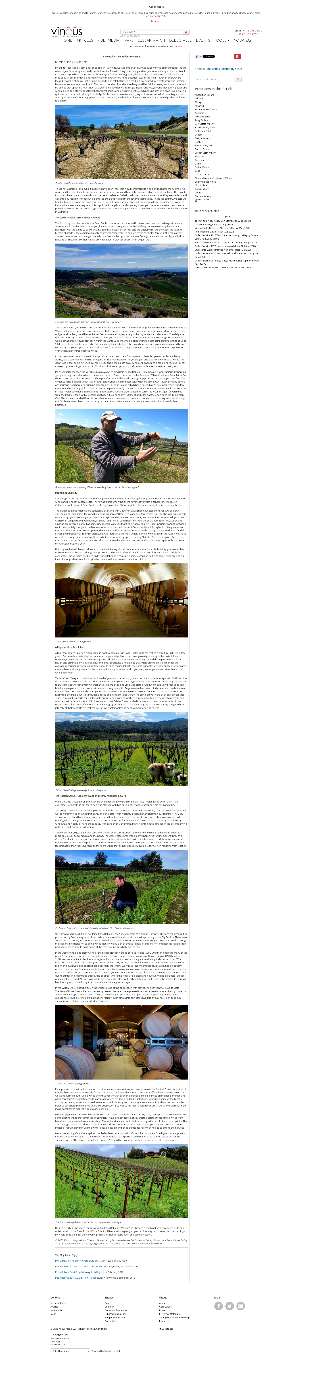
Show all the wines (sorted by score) (219, 69)
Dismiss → (156, 21)
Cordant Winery (203, 196)
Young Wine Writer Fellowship (174, 1317)
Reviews (128, 31)
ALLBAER (199, 105)
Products (163, 1321)
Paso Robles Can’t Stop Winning (72, 1272)
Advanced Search (131, 36)
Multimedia (108, 41)
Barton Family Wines (205, 127)
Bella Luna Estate (203, 131)
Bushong (199, 156)
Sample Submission (115, 1317)
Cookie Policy (161, 16)
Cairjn (198, 163)
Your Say (243, 41)
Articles (84, 41)
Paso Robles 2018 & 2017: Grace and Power (79, 1266)
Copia (198, 192)
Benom (198, 134)
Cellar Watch (151, 41)
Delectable (180, 41)
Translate (116, 1351)
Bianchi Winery (202, 138)
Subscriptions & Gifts (115, 1313)
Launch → (179, 46)
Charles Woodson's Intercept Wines (213, 178)
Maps (128, 41)
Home (66, 41)
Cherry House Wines (205, 181)
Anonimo (199, 113)
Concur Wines (202, 189)
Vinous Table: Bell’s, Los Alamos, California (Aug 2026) (222, 228)
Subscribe (255, 30)
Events (203, 41)
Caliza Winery (202, 167)
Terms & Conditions (97, 1328)
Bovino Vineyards (204, 145)
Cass (197, 170)
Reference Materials (169, 1313)
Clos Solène (201, 185)
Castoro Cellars (203, 174)
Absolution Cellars (204, 94)
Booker (199, 141)
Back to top (167, 1328)
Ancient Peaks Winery (206, 109)
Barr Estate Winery (204, 123)
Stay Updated (248, 34)
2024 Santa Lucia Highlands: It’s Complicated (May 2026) (223, 249)
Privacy (81, 1328)
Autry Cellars (201, 120)
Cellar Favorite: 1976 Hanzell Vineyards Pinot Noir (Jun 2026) (225, 246)
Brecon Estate (202, 149)
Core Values (165, 1306)
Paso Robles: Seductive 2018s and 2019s (77, 1260)
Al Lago (199, 102)
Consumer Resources (116, 1310)
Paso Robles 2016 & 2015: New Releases (77, 1277)
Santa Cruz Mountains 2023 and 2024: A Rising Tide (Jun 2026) (226, 242)
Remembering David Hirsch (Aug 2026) (214, 231)
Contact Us (110, 1321)
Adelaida (199, 98)
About (162, 1303)
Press (162, 1310)
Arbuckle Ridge (202, 116)
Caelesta (199, 160)
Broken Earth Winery (205, 152)
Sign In (240, 30)
